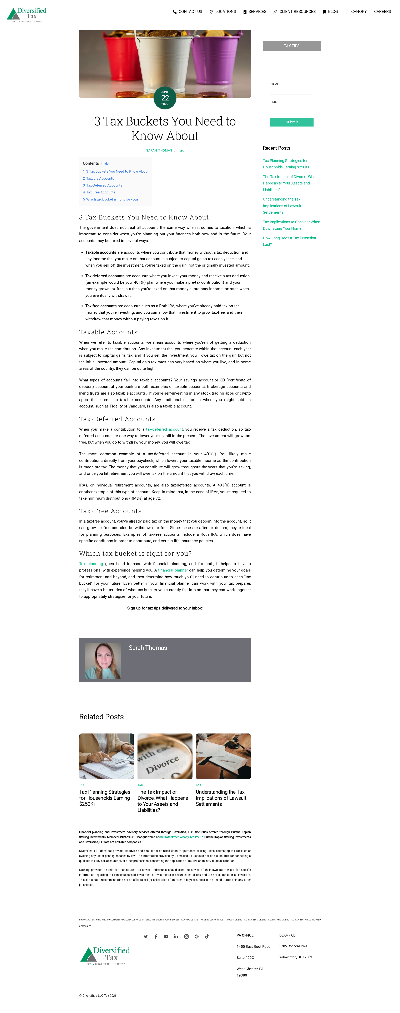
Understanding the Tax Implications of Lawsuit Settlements (221, 798)
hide (106, 163)
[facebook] (156, 936)
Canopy (358, 11)
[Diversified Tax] (27, 24)
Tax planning (91, 563)
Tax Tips (292, 46)
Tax (181, 150)
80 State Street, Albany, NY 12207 (181, 837)
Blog (332, 11)
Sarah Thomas (159, 150)
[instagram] (186, 936)
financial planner (173, 570)
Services (257, 11)
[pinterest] (196, 936)
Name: (275, 84)
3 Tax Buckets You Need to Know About (165, 128)
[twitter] (145, 936)
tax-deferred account (164, 429)
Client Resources (297, 11)
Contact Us (190, 11)
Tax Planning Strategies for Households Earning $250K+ (104, 798)
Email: (275, 102)
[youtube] (166, 936)
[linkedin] (176, 936)
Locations (225, 11)
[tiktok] (207, 936)
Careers (382, 11)
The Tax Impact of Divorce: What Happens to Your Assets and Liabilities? (163, 801)
